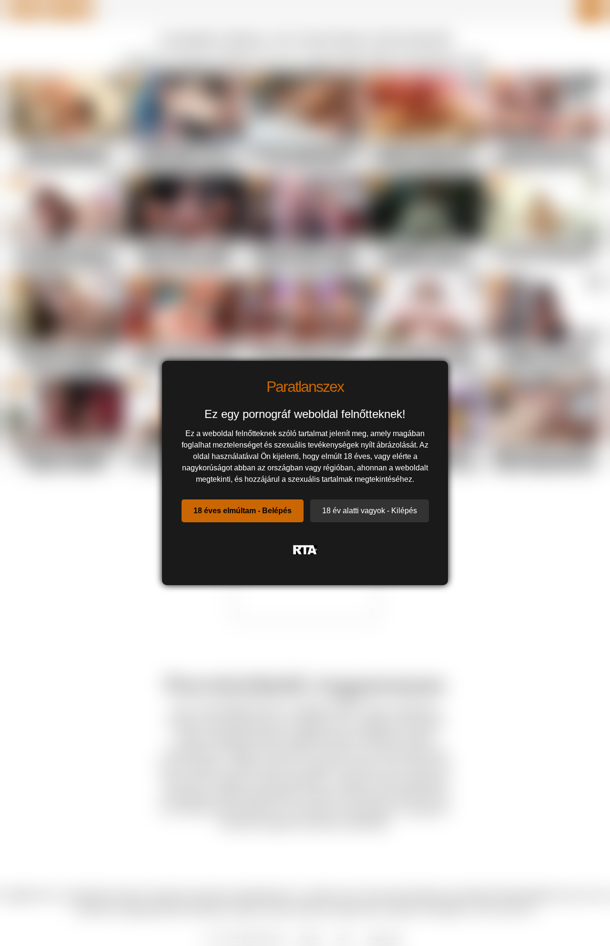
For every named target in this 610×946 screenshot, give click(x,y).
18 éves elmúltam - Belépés (242, 511)
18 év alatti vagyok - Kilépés (369, 511)
